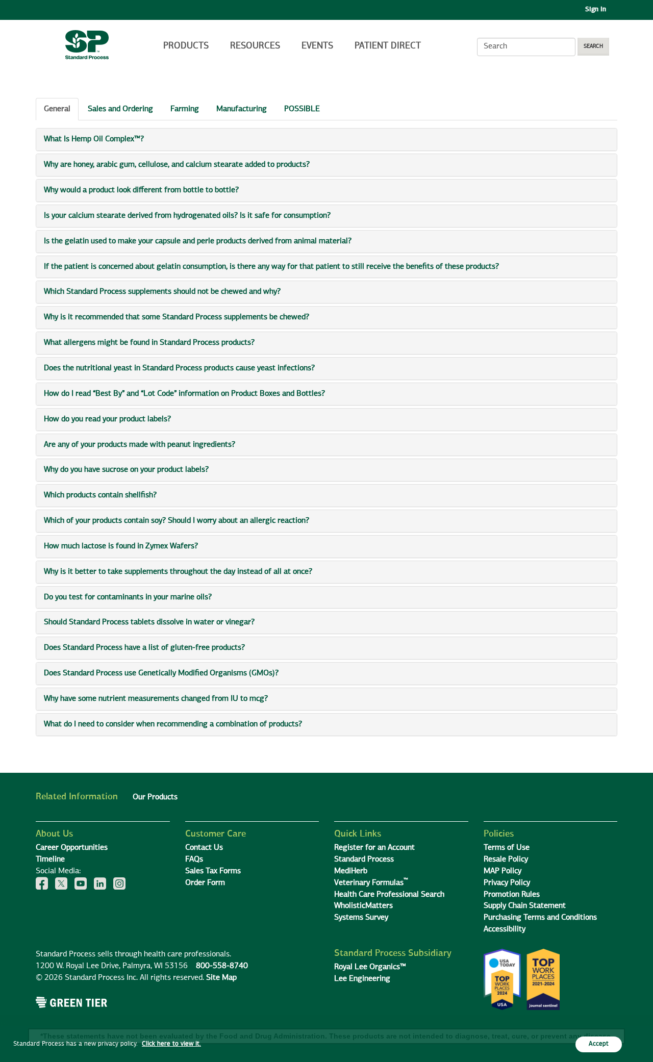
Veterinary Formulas (371, 883)
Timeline (50, 859)
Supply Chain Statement (525, 906)
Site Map (221, 978)
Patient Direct (389, 45)
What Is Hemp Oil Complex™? (94, 139)
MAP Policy (502, 871)
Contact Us (204, 848)
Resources (255, 45)
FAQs (194, 859)
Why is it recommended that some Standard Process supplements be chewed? (176, 317)
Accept (599, 1044)
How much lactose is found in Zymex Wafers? (121, 546)
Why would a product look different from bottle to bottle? (141, 190)
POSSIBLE (302, 109)
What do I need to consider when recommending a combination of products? (173, 724)
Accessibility (504, 929)
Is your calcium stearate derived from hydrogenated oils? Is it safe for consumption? (187, 216)
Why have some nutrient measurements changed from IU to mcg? (156, 699)
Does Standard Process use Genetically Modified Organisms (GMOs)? (161, 673)
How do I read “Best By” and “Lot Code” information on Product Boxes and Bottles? (184, 394)
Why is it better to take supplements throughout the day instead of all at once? (178, 572)
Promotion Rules (512, 895)
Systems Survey (361, 918)
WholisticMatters (363, 906)
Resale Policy (506, 859)
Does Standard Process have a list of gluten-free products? (144, 648)
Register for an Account (374, 848)
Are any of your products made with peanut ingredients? (139, 445)
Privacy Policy (507, 883)
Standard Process (364, 859)
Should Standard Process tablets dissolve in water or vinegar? (149, 622)
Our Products (155, 797)
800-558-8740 (222, 966)
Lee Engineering (362, 979)
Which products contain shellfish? (100, 495)
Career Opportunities (72, 848)
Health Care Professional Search (389, 895)
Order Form (205, 883)
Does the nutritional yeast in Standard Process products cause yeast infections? (179, 368)
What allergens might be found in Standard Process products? (149, 343)
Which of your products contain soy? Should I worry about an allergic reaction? (176, 521)
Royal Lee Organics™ (370, 967)
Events (317, 45)
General (57, 109)
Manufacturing (241, 109)
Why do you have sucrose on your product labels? (126, 470)
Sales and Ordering (120, 109)
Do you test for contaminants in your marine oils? (128, 597)
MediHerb (350, 871)
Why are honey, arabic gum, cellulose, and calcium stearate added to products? (177, 165)
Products (186, 45)
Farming (184, 109)
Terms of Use (507, 848)
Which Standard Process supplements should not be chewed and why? (162, 292)
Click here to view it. (171, 1044)
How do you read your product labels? (107, 419)
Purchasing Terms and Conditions (540, 918)
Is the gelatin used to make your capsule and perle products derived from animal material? (197, 241)
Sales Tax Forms (213, 871)
